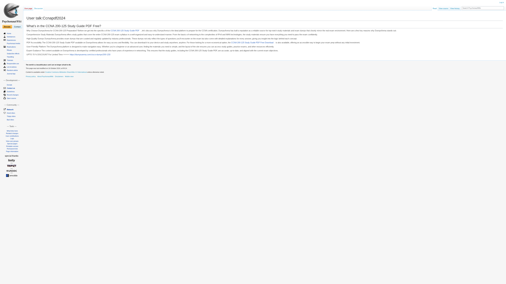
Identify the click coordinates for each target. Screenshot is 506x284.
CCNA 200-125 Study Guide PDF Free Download (252, 43)
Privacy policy (31, 76)
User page (28, 8)
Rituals (9, 50)
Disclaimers (59, 76)
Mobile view (69, 76)
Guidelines (11, 92)
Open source (11, 98)
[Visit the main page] (11, 12)
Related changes (12, 133)
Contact (17, 27)
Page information (12, 151)
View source (443, 8)
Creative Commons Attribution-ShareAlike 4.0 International (66, 72)
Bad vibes (10, 120)
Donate (7, 27)
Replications (11, 47)
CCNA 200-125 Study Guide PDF (125, 31)
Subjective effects (13, 54)
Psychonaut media (13, 43)
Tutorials (10, 60)
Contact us (11, 88)
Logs (12, 139)
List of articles (12, 67)
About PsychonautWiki (45, 76)
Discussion (38, 8)
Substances (11, 37)
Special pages (12, 144)
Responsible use (13, 64)
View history (455, 8)
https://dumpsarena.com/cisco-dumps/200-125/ (90, 55)
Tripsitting (10, 57)
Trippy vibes (11, 116)
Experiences (11, 40)
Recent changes (13, 95)
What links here (12, 131)
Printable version (12, 146)
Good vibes (11, 113)
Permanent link (12, 149)
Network (10, 110)
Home (9, 33)
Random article (12, 70)
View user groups (12, 141)
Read (435, 8)
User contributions (12, 136)
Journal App (11, 74)
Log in (501, 2)
